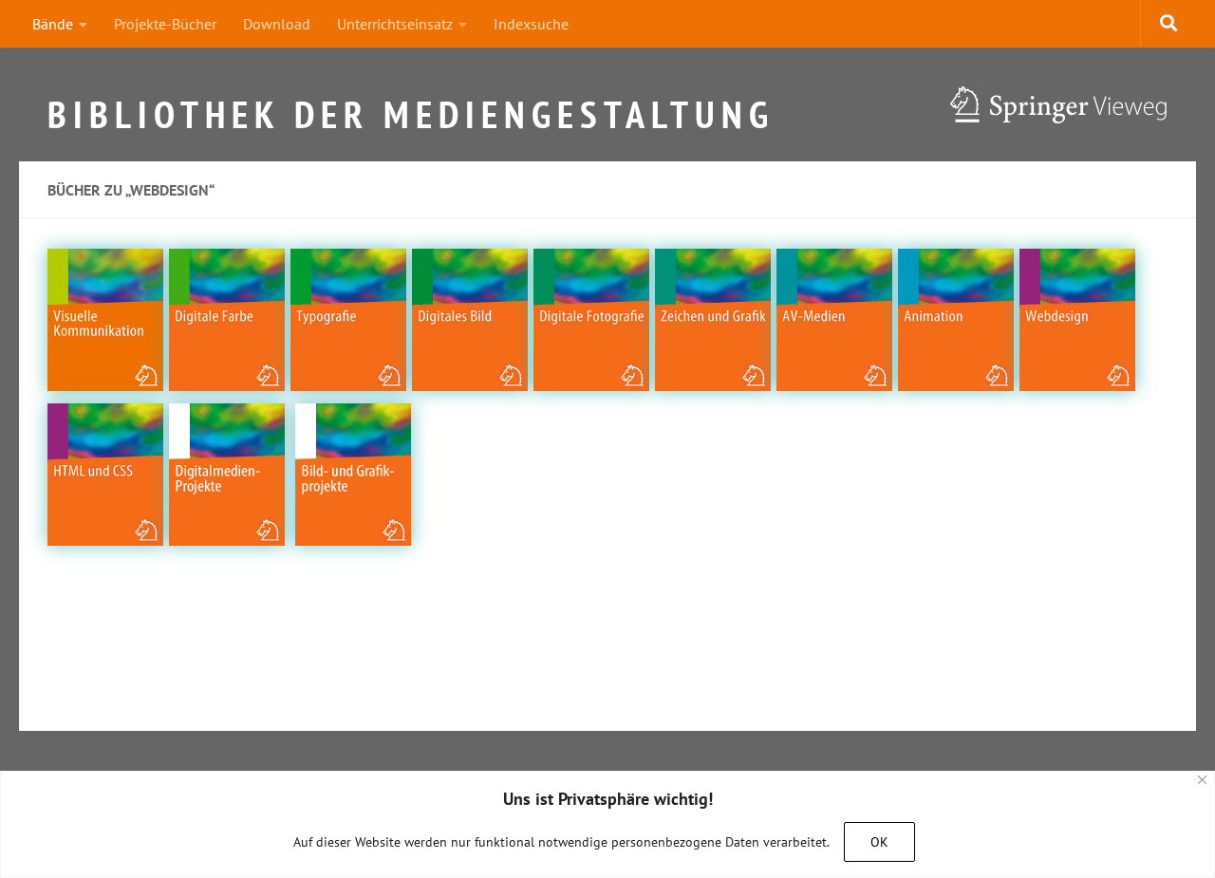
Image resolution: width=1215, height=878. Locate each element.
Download (276, 23)
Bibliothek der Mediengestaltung (411, 106)
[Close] (1202, 779)
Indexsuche (531, 23)
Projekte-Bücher (165, 23)
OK (879, 841)
